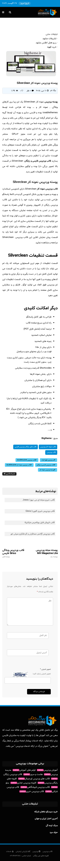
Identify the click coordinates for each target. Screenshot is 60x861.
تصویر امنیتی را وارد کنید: (41, 673)
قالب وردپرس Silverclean (26, 460)
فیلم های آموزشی (24, 770)
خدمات (9, 851)
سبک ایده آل (52, 825)
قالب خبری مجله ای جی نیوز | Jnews (39, 500)
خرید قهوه (51, 47)
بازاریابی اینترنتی (22, 851)
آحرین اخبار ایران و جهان (46, 818)
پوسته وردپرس (51, 102)
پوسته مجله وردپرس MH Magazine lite (47, 553)
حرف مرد (54, 832)
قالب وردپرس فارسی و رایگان (37, 161)
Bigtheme (47, 438)
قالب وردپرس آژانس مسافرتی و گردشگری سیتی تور (32, 534)
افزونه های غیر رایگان (41, 855)
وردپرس (35, 851)
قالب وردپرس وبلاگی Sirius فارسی (13, 553)
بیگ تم (53, 90)
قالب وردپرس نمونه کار (47, 189)
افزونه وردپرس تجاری (23, 783)
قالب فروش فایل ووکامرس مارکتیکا (40, 522)
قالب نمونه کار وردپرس (48, 447)
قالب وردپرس (51, 452)
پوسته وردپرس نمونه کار (47, 470)
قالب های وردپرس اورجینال (34, 779)
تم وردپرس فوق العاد (48, 460)
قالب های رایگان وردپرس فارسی (25, 447)
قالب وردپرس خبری (32, 791)
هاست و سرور (33, 774)
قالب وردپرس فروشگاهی (35, 787)
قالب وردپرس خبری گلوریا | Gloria (40, 511)
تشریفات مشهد (49, 38)
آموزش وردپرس (48, 770)
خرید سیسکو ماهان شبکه (46, 812)
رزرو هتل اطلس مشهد (46, 43)
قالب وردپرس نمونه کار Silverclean (18, 465)
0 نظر (29, 90)
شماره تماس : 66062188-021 (20, 855)
